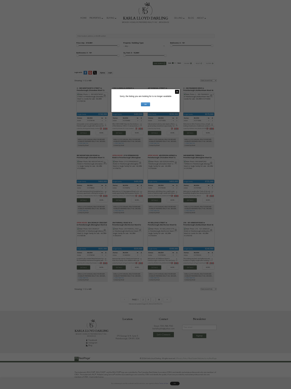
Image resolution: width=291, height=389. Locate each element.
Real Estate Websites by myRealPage (203, 358)
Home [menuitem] (83, 18)
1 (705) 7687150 (83, 143)
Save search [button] (158, 63)
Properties (95, 18)
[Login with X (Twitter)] (95, 74)
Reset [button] (198, 63)
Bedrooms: (177, 43)
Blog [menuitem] (191, 18)
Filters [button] (208, 63)
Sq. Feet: (131, 53)
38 (159, 299)
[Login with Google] (90, 74)
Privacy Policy (182, 358)
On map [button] (187, 63)
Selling (178, 18)
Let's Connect (163, 334)
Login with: (78, 72)
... (153, 299)
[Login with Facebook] (85, 74)
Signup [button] (102, 73)
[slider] (77, 45)
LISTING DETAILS (83, 133)
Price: (84, 43)
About (200, 18)
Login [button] (110, 73)
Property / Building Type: (133, 43)
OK (175, 383)
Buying (110, 18)
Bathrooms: (84, 53)
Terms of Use (163, 383)
